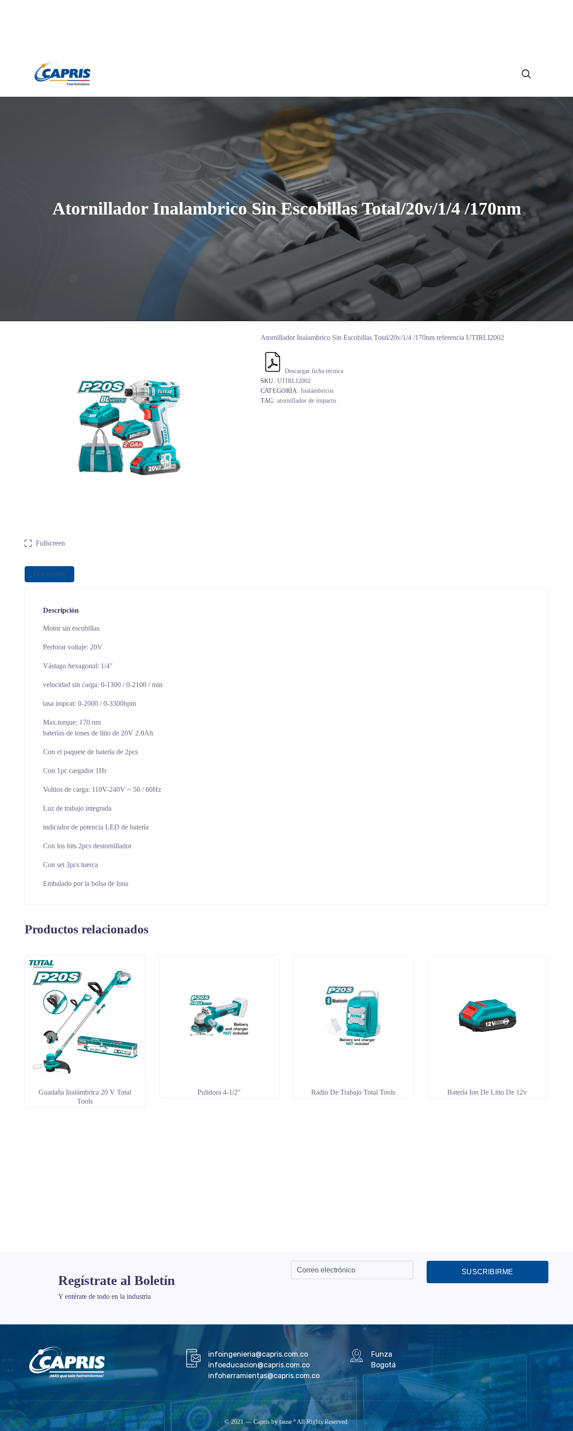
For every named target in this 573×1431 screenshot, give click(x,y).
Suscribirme (487, 1272)
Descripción (49, 574)
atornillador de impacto (306, 400)
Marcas (180, 73)
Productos (143, 73)
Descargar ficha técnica (314, 371)
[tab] (49, 574)
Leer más (85, 1085)
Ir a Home (280, 73)
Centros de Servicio (231, 73)
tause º (287, 1421)
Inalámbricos (317, 390)
